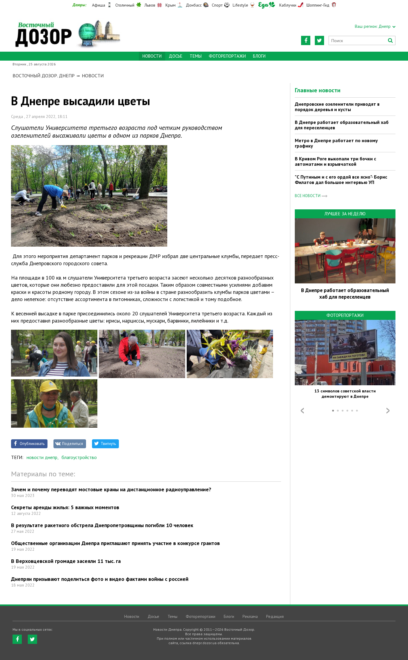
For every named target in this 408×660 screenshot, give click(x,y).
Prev (302, 411)
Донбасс (194, 5)
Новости (93, 76)
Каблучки (287, 5)
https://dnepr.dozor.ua (67, 30)
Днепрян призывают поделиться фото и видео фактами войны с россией (99, 578)
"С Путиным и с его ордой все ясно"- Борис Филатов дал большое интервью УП (341, 179)
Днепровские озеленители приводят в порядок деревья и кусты (337, 106)
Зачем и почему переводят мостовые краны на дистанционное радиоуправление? (111, 489)
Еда (266, 5)
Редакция (275, 616)
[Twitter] (319, 40)
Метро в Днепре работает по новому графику (336, 143)
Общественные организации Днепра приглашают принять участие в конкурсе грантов (115, 543)
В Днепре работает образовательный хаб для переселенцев (342, 125)
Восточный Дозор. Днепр (44, 76)
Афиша (98, 5)
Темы (196, 56)
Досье (175, 56)
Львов (150, 5)
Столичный (124, 5)
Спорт (217, 5)
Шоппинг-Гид (317, 5)
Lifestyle (240, 5)
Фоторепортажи (227, 56)
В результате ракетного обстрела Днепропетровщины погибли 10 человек (102, 525)
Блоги (259, 56)
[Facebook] (305, 40)
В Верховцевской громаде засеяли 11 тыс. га (66, 561)
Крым (170, 5)
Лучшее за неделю (345, 214)
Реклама (250, 616)
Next (387, 411)
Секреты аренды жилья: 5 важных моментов (65, 507)
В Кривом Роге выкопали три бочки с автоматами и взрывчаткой (335, 161)
